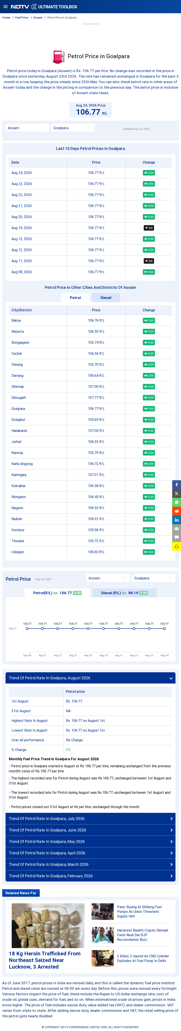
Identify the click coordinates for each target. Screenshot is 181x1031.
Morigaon (18, 497)
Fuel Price (21, 17)
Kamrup (17, 453)
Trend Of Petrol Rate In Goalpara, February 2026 (51, 876)
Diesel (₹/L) (124, 593)
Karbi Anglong (22, 464)
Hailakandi (19, 431)
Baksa (16, 320)
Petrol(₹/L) (57, 593)
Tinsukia (17, 541)
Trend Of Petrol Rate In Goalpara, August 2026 (49, 678)
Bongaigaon (20, 342)
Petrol (75, 297)
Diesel (106, 297)
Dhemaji (17, 387)
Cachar (16, 353)
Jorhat (16, 442)
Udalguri (17, 552)
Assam (37, 17)
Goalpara (18, 409)
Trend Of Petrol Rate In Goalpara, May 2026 (47, 841)
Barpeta (17, 331)
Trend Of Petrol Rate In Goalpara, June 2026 (47, 830)
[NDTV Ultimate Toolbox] (44, 6)
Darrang (17, 376)
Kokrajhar (18, 486)
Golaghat (18, 420)
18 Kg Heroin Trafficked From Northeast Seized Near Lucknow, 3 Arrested (45, 960)
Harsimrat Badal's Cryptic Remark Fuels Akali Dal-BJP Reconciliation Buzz (142, 935)
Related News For (21, 893)
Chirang (17, 364)
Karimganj (18, 475)
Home (6, 17)
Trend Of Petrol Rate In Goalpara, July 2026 (47, 818)
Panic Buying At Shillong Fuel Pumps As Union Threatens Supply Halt (139, 911)
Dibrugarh (18, 398)
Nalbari (16, 519)
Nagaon (17, 508)
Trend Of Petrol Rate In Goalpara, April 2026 (47, 853)
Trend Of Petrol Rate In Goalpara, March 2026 (49, 864)
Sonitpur (18, 530)
